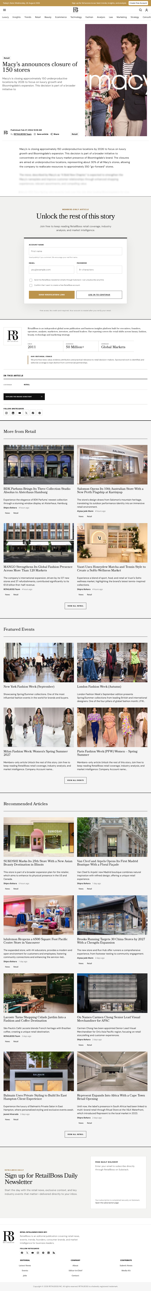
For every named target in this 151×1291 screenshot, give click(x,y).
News (7, 513)
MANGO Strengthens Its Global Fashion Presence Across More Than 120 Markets (38, 569)
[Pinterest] (43, 1253)
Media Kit (126, 1270)
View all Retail (76, 606)
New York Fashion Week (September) (29, 687)
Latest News (25, 1265)
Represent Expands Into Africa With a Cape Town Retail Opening (111, 1097)
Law (111, 17)
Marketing (122, 17)
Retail (38, 17)
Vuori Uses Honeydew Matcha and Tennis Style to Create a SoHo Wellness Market (111, 569)
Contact (75, 1275)
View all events (75, 780)
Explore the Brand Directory (19, 397)
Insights (17, 17)
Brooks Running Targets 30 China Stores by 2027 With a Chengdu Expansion (111, 941)
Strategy (135, 17)
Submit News (126, 1265)
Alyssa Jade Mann (85, 511)
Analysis (101, 17)
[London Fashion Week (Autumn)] (112, 662)
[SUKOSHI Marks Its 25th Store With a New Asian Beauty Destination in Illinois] (39, 837)
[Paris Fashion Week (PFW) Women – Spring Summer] (112, 727)
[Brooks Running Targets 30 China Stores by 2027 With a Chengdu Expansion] (112, 915)
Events (25, 1270)
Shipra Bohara (10, 508)
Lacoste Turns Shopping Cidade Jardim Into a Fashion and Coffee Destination (35, 1019)
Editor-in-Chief (75, 1270)
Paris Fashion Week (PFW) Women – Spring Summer (107, 753)
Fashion (89, 17)
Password (82, 263)
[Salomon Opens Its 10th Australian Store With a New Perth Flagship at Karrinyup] (112, 464)
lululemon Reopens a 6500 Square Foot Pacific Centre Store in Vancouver (36, 941)
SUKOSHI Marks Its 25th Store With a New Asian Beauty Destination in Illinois (38, 863)
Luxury (5, 17)
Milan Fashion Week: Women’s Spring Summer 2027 (36, 753)
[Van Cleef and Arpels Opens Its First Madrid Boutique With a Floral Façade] (112, 837)
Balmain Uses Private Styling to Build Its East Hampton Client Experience (35, 1097)
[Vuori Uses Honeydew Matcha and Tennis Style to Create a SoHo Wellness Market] (112, 543)
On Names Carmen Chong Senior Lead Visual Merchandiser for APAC (108, 1019)
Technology (76, 17)
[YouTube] (33, 1253)
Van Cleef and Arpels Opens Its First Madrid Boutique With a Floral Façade (107, 863)
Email (32, 263)
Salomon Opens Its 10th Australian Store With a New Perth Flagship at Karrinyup (110, 491)
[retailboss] (75, 10)
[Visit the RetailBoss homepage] (13, 336)
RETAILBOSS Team (23, 134)
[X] (27, 1253)
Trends (27, 17)
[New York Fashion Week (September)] (39, 662)
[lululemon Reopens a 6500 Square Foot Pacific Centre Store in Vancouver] (39, 915)
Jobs (25, 1275)
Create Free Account (138, 3)
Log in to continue (99, 294)
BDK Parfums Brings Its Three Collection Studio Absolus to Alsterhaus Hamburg (37, 491)
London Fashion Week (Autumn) (99, 687)
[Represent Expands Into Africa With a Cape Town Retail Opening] (112, 1071)
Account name (36, 245)
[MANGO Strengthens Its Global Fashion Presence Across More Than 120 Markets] (39, 543)
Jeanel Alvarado (11, 1114)
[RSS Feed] (54, 1253)
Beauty (48, 17)
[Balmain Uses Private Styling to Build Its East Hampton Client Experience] (39, 1071)
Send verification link (52, 294)
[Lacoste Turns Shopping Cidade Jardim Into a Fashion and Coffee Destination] (39, 993)
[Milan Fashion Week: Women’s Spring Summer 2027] (39, 727)
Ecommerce (61, 17)
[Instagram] (38, 1253)
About (75, 1265)
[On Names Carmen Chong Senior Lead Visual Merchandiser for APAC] (112, 993)
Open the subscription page (107, 1203)
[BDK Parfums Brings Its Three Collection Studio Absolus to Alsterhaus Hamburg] (39, 464)
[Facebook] (22, 1253)
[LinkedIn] (48, 1253)
